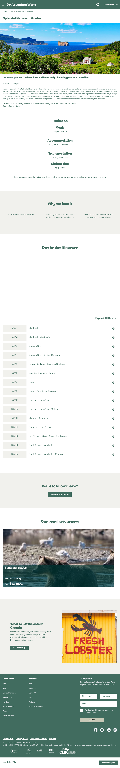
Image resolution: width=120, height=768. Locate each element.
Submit (92, 720)
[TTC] (26, 751)
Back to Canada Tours (11, 106)
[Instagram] (115, 730)
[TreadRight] (12, 751)
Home (4, 11)
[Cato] (37, 751)
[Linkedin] (110, 730)
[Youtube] (103, 730)
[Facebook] (97, 730)
